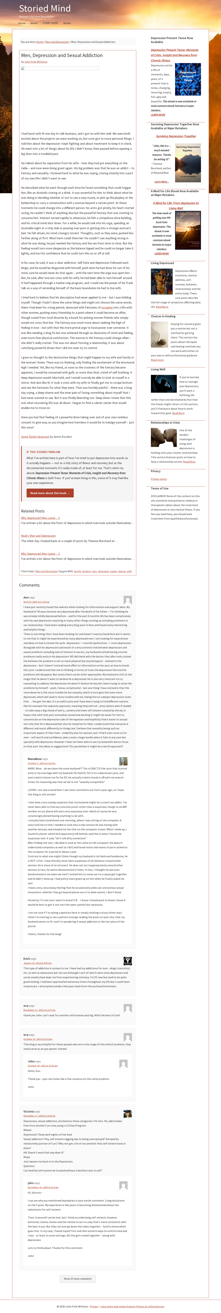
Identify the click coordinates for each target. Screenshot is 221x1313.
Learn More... (162, 181)
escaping (107, 307)
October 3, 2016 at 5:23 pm (41, 763)
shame (122, 571)
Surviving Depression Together (176, 136)
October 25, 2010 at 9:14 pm (37, 1039)
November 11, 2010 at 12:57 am (39, 1010)
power (113, 571)
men (94, 571)
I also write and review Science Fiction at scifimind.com (132, 1306)
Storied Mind (45, 8)
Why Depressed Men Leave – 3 (40, 518)
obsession (103, 571)
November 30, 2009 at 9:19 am (43, 1187)
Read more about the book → (50, 493)
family (77, 571)
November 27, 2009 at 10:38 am (39, 1115)
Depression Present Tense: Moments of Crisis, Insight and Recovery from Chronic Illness (175, 55)
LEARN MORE (158, 114)
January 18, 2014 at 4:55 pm (37, 963)
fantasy (86, 571)
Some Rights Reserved (35, 437)
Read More (162, 307)
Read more (157, 360)
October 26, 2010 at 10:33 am (43, 1065)
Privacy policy (159, 479)
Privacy (94, 1306)
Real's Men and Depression (38, 536)
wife (129, 571)
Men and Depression (46, 571)
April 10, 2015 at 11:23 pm (36, 601)
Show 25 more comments (78, 1278)
